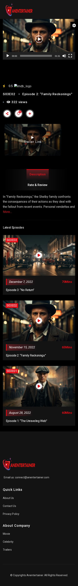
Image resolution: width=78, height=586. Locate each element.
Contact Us (9, 505)
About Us (8, 498)
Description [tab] (38, 174)
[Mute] (64, 56)
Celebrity (8, 541)
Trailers (7, 549)
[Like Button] (18, 114)
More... (7, 212)
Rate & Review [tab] (37, 185)
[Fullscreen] (70, 56)
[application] (39, 39)
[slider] (36, 56)
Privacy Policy (11, 513)
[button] (39, 39)
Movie (6, 533)
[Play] (8, 56)
